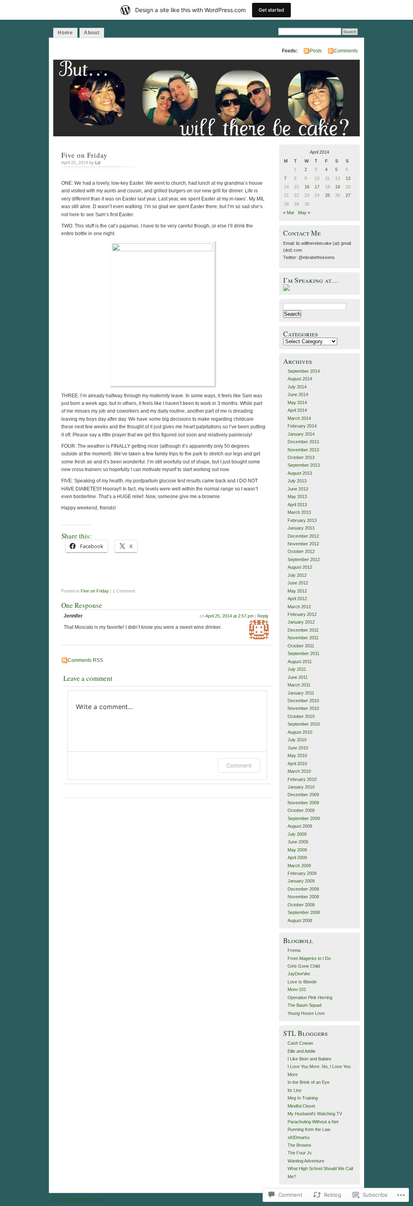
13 (348, 178)
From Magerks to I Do (309, 958)
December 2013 (303, 441)
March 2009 (299, 865)
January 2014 (301, 434)
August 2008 (300, 920)
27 (348, 195)
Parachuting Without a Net (313, 1121)
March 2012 (299, 606)
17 (317, 186)
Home (65, 32)
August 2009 (300, 826)
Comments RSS (85, 660)
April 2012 (297, 598)
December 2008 (303, 889)
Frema (294, 950)
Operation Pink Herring (310, 997)
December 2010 (303, 700)
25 (327, 195)
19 (337, 186)
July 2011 (297, 669)
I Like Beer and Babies (310, 1058)
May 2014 (297, 402)
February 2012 (302, 614)
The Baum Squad (304, 1005)
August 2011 (300, 661)
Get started (271, 10)
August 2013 (300, 473)
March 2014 (299, 418)
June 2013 (298, 488)
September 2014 (304, 371)
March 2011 (299, 684)
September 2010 (304, 724)
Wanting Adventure (306, 1160)
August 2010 (300, 732)
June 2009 (298, 841)
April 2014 (297, 410)
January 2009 (301, 880)
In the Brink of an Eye (309, 1082)
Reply (263, 615)
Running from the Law (309, 1129)
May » (304, 212)
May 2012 (297, 590)
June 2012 (298, 582)
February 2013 (302, 520)
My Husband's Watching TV (315, 1113)
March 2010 (299, 771)
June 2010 (298, 747)
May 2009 (297, 849)
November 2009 (303, 802)
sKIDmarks (299, 1137)
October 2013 (301, 457)
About (92, 32)
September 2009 (304, 818)
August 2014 (300, 378)
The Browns (299, 1145)
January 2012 (301, 622)
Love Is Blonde (302, 981)
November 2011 (303, 637)
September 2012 (304, 559)
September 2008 (304, 912)
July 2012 (297, 575)
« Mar (288, 212)
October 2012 (301, 551)
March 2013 (299, 512)
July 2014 (297, 386)
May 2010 (297, 755)
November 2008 (303, 896)
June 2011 (298, 677)
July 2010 (297, 739)
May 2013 (297, 496)
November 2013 (303, 449)
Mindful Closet (301, 1106)
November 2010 (303, 708)
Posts (316, 51)
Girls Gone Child (304, 966)
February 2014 (302, 426)
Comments (346, 51)
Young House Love (306, 1013)
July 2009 (297, 834)
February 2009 (302, 873)
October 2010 (301, 716)
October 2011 (301, 645)
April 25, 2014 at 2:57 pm (229, 615)
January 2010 (301, 787)
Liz (98, 162)
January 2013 (301, 528)
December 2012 (303, 536)
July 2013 (297, 480)
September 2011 (303, 653)
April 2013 (297, 504)
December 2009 (303, 794)
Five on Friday (95, 590)
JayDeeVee (299, 973)
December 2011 (303, 630)
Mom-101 (297, 989)
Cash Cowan (300, 1043)
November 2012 (303, 543)
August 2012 (300, 567)
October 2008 (301, 904)
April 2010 (297, 763)
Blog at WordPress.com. (79, 1199)
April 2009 (297, 857)
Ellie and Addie (301, 1051)
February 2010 (302, 779)
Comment (239, 765)
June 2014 (298, 394)
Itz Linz (295, 1090)
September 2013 (304, 465)
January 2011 (301, 693)
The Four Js (300, 1152)
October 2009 (301, 810)
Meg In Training (303, 1097)
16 (307, 186)
